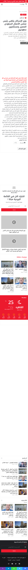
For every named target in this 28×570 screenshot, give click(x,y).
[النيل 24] (22, 4)
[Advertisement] (14, 60)
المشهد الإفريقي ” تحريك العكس (21, 269)
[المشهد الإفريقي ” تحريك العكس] (21, 264)
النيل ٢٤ (3, 558)
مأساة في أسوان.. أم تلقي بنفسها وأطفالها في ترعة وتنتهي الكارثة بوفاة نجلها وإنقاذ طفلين (7, 271)
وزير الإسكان (22, 149)
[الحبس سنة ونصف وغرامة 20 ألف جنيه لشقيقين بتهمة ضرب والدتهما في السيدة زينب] (23, 492)
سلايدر (24, 14)
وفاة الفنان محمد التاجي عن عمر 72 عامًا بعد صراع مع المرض (21, 287)
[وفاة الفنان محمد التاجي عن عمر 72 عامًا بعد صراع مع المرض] (21, 280)
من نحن (13, 560)
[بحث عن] (26, 5)
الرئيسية (24, 11)
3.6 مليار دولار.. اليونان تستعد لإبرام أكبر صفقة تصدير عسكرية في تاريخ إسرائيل (7, 288)
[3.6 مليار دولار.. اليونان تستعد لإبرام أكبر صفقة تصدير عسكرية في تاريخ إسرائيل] (7, 280)
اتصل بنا (9, 560)
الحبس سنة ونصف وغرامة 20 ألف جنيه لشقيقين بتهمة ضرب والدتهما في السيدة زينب (9, 491)
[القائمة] (2, 5)
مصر (20, 11)
